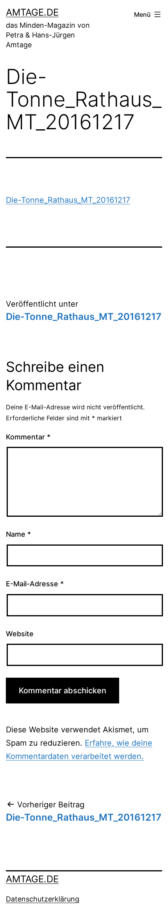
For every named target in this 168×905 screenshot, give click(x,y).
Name (18, 534)
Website (20, 634)
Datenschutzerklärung (42, 899)
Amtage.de (32, 12)
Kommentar (28, 437)
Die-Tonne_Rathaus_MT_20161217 (68, 200)
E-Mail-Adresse (35, 584)
